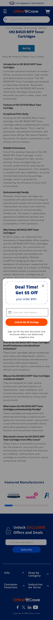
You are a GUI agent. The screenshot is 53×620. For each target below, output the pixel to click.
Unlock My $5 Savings (26, 322)
